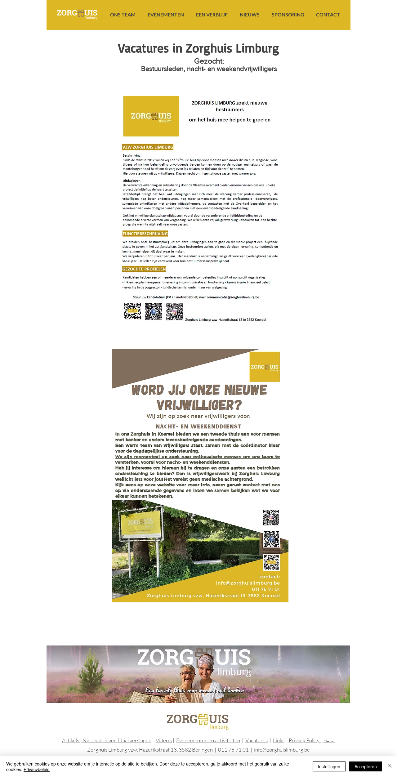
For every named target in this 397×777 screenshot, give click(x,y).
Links (278, 740)
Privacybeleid (37, 769)
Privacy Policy (304, 740)
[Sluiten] (389, 766)
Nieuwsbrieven (100, 740)
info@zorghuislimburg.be (282, 749)
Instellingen (329, 766)
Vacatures (256, 740)
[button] (122, 14)
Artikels (71, 740)
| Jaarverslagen (134, 740)
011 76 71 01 (233, 749)
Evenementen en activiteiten (208, 740)
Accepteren (366, 766)
